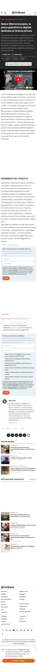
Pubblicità (4, 619)
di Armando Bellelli (16, 472)
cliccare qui (15, 328)
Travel (21, 619)
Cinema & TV (22, 19)
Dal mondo (4, 607)
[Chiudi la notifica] (35, 647)
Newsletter (22, 597)
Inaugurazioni (23, 606)
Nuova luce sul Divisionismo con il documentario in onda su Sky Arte (20, 515)
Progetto (3, 594)
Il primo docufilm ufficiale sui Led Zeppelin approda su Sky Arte (22, 547)
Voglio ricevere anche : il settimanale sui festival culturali (19, 378)
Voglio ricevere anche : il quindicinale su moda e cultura (19, 369)
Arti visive (4, 591)
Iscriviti (6, 278)
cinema (7, 58)
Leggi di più (33, 479)
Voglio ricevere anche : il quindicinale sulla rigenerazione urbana (18, 364)
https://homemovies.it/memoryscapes (15, 318)
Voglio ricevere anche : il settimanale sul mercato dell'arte (17, 360)
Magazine (22, 594)
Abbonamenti (23, 591)
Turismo (3, 604)
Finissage (22, 609)
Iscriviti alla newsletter (18, 660)
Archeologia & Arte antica (18, 466)
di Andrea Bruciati (15, 452)
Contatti (3, 621)
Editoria (3, 602)
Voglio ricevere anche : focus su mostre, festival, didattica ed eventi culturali (18, 355)
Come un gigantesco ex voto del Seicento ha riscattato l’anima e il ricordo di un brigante (23, 469)
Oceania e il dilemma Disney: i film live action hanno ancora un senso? (23, 526)
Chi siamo (4, 616)
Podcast (21, 599)
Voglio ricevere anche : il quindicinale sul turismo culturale (19, 373)
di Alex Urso (7, 54)
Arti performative (11, 19)
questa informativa (12, 272)
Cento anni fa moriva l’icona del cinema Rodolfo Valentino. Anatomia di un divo (22, 449)
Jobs (2, 610)
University (22, 616)
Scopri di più (13, 423)
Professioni (4, 597)
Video (22, 58)
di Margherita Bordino (17, 528)
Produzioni (22, 621)
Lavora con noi (5, 624)
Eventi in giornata (24, 611)
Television (4, 612)
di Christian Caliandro (16, 459)
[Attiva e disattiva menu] (2, 13)
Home (2, 19)
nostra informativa (13, 270)
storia (15, 58)
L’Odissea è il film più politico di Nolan (21, 458)
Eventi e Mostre (24, 604)
